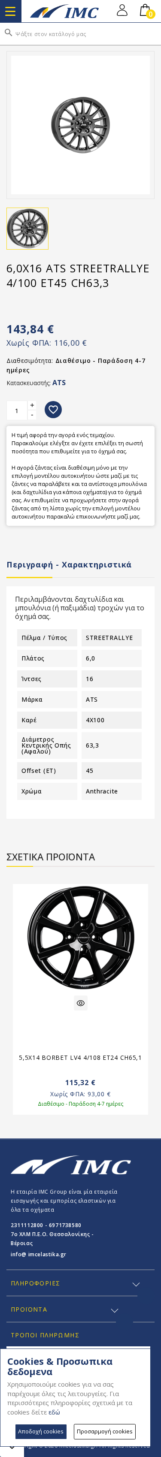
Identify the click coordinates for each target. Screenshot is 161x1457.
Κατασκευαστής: (28, 383)
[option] (80, 1004)
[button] (152, 944)
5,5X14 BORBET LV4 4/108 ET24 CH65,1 (80, 1057)
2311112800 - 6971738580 (46, 1225)
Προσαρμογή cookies (105, 1431)
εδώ (54, 1412)
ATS (59, 382)
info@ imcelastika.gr (39, 1254)
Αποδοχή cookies (41, 1431)
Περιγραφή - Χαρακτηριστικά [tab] (69, 564)
